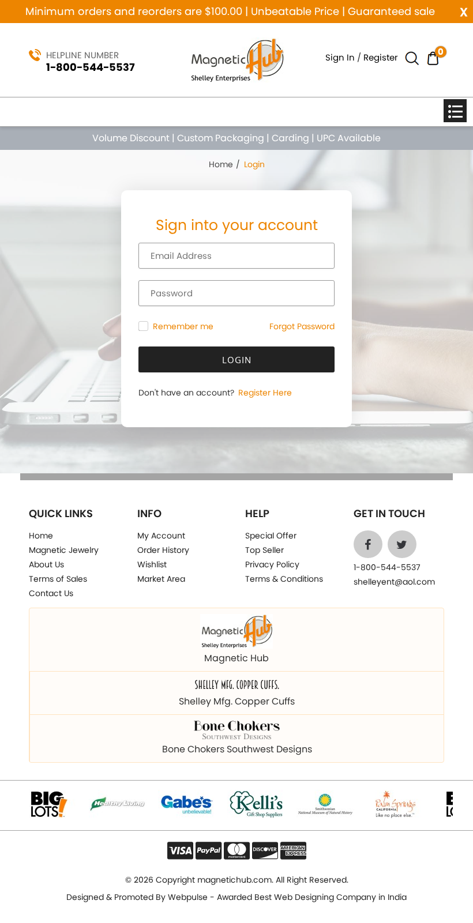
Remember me (183, 326)
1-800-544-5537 (90, 67)
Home (221, 164)
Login (236, 360)
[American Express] (293, 851)
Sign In (340, 57)
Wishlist (152, 564)
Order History (163, 550)
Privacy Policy (272, 564)
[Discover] (265, 851)
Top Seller (264, 550)
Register (380, 57)
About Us (46, 564)
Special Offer (270, 535)
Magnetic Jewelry (64, 550)
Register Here (264, 392)
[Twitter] (402, 544)
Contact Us (51, 593)
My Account (161, 535)
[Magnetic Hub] (236, 59)
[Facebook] (368, 544)
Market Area (161, 579)
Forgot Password (302, 326)
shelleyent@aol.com (394, 581)
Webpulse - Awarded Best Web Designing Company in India (287, 897)
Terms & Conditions (284, 579)
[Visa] (180, 851)
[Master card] (237, 851)
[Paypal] (209, 851)
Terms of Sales (58, 579)
